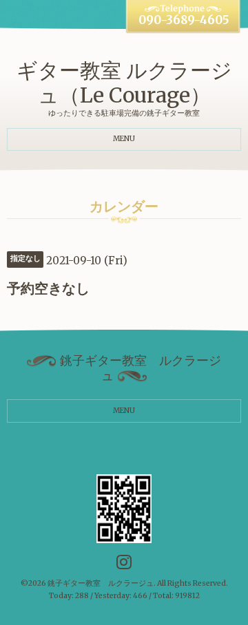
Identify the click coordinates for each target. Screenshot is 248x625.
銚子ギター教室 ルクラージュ (101, 583)
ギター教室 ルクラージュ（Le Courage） (124, 82)
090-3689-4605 (183, 20)
